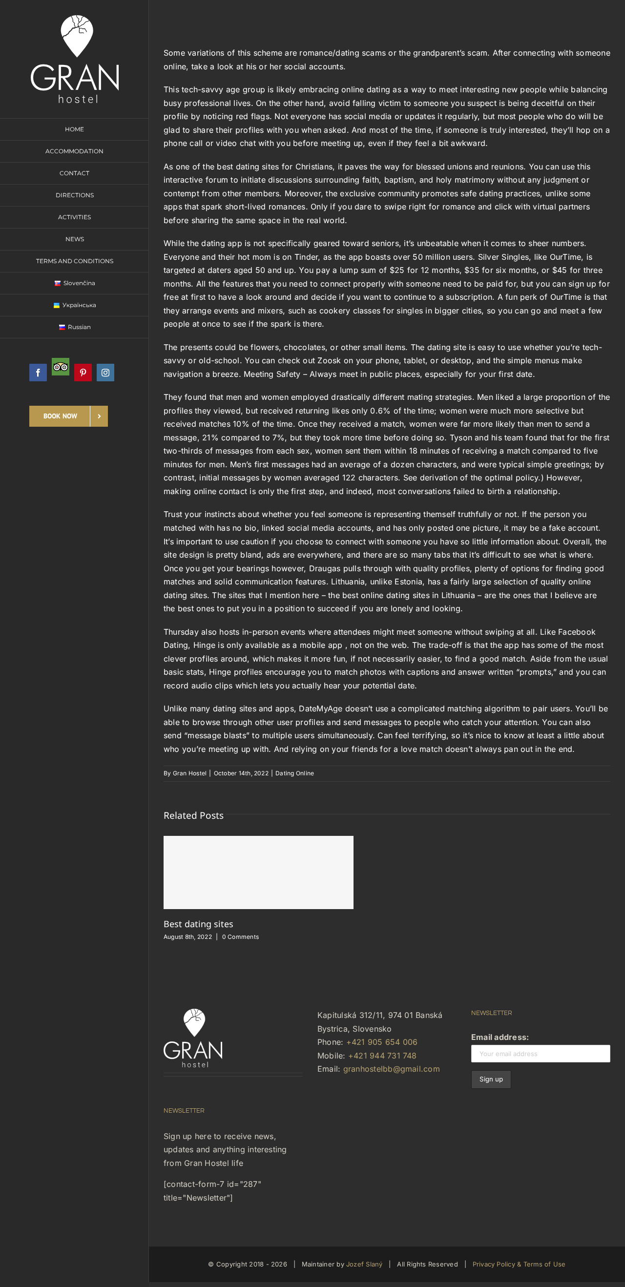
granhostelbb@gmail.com (391, 1069)
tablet (414, 360)
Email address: (500, 1037)
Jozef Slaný (364, 1264)
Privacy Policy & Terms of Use (519, 1264)
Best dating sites (198, 924)
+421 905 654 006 (382, 1042)
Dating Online (294, 773)
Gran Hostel (190, 773)
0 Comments (240, 936)
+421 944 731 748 (382, 1055)
